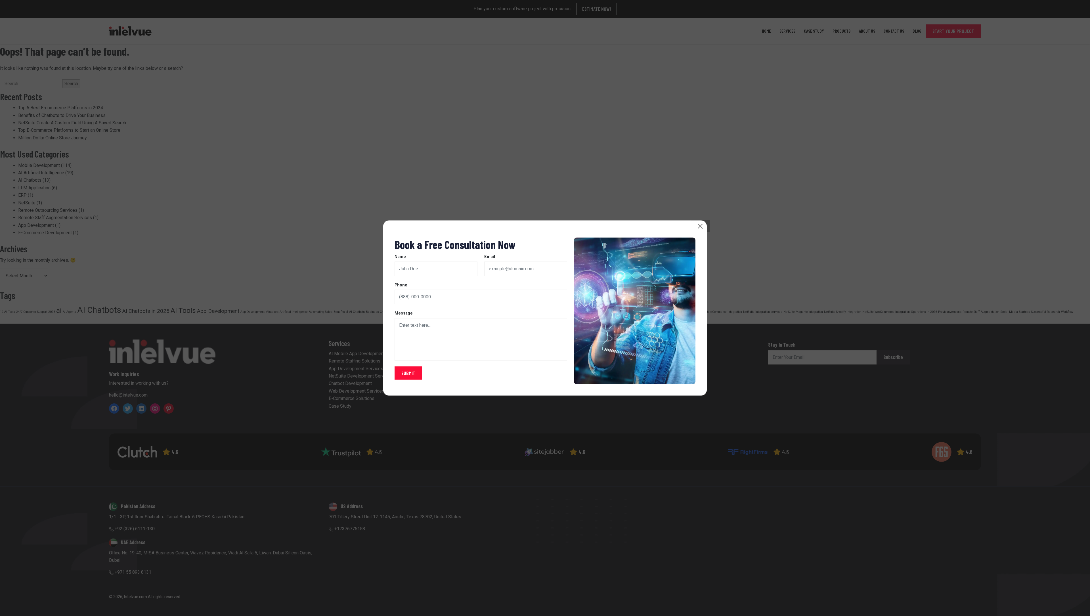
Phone (401, 284)
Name (400, 256)
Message (404, 313)
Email (489, 256)
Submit (408, 373)
